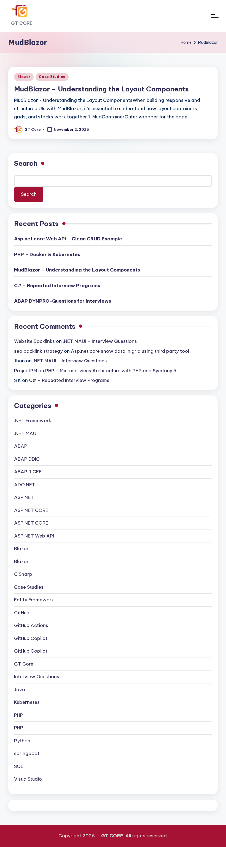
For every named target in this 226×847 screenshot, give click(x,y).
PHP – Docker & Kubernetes (47, 254)
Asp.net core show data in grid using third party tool (130, 351)
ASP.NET (24, 497)
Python (22, 741)
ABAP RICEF (28, 472)
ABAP (20, 446)
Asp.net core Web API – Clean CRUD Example (68, 239)
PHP (18, 715)
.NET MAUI (25, 433)
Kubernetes (27, 702)
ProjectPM (25, 371)
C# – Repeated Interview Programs (57, 286)
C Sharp (23, 574)
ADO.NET (24, 485)
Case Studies (52, 77)
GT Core (23, 664)
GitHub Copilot (30, 638)
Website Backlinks (34, 341)
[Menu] (214, 16)
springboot (26, 753)
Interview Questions (36, 677)
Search (25, 163)
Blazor (23, 77)
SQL (18, 766)
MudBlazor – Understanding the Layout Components (101, 89)
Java (19, 689)
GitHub (21, 613)
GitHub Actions (31, 625)
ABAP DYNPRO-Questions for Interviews (62, 301)
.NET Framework (32, 420)
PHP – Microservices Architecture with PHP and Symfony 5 (110, 371)
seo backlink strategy (38, 351)
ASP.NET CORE (31, 510)
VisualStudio (28, 779)
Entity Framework (34, 600)
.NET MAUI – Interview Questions (100, 341)
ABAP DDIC (27, 459)
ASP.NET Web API (34, 536)
